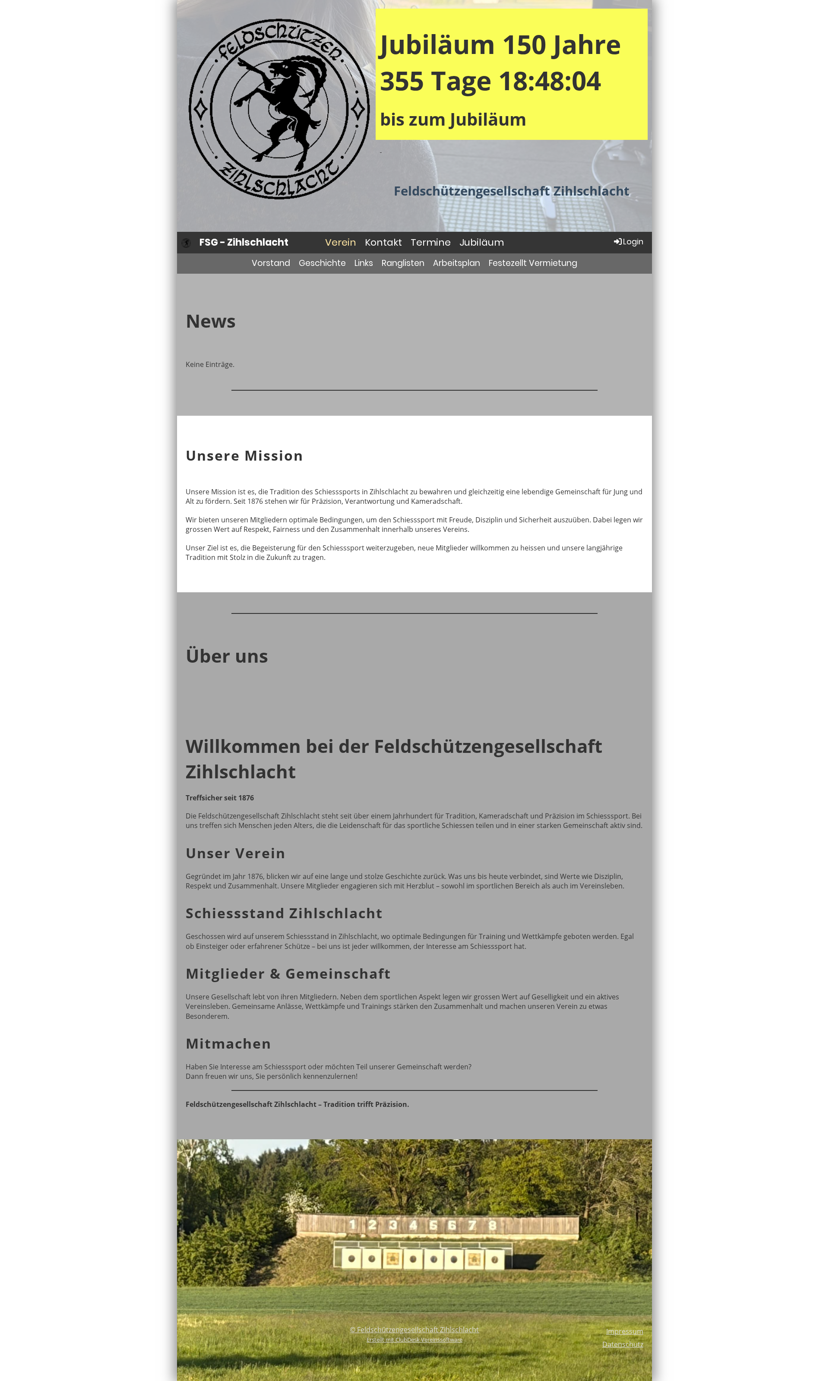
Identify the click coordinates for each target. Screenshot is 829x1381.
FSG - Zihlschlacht (243, 242)
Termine (431, 242)
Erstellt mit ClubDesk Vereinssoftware (414, 1339)
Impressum (624, 1331)
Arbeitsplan (456, 263)
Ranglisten (403, 263)
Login (633, 241)
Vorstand (271, 263)
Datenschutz (622, 1344)
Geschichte (322, 263)
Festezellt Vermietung (533, 263)
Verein (340, 242)
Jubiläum (481, 242)
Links (363, 263)
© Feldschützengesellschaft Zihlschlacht (414, 1329)
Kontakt (383, 242)
